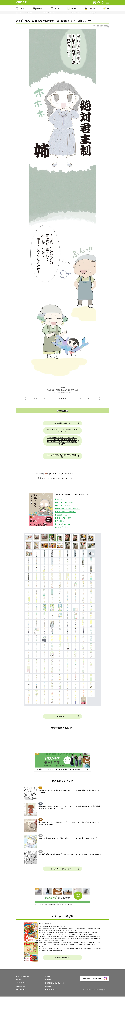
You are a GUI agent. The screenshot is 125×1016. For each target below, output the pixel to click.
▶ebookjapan (61, 514)
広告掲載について (21, 986)
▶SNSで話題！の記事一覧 (62, 423)
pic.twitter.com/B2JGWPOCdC (61, 473)
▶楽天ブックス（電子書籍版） (67, 508)
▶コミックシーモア (63, 518)
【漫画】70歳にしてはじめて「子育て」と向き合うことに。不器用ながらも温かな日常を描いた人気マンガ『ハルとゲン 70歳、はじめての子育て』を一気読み (62, 441)
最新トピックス (20, 990)
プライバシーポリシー (22, 976)
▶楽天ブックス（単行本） (65, 511)
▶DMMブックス (61, 527)
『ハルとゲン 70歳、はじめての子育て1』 (72, 494)
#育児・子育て (92, 25)
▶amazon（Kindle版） (64, 502)
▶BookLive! (60, 521)
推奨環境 (48, 980)
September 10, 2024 (63, 478)
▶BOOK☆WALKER (62, 524)
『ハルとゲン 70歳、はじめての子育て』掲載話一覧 (62, 456)
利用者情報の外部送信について (54, 983)
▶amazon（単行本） (63, 505)
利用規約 (18, 980)
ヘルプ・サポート (21, 983)
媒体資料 (48, 986)
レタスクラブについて (52, 990)
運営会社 (48, 976)
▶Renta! (58, 499)
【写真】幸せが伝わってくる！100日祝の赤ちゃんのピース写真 (62, 430)
